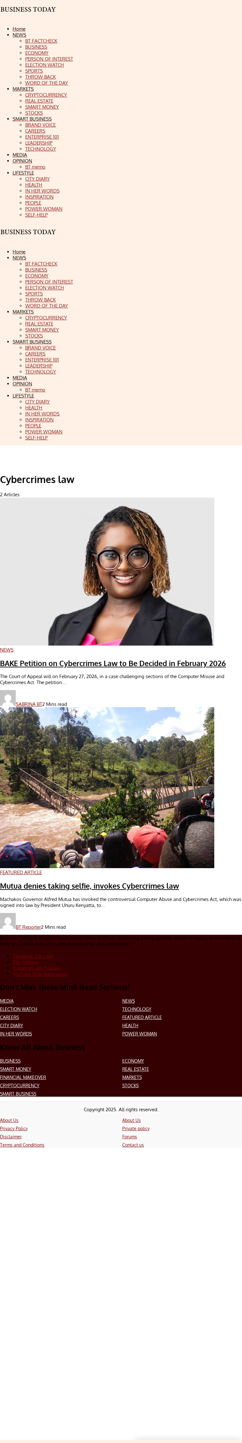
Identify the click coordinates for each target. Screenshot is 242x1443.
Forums (129, 1136)
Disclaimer (11, 1136)
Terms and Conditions (22, 1145)
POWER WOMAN (139, 1033)
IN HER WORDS (16, 1033)
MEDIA (7, 1001)
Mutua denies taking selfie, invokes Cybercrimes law (89, 885)
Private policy (136, 1128)
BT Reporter (28, 927)
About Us (9, 1120)
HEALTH (130, 1025)
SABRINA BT (29, 704)
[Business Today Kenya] (28, 237)
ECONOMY (133, 1061)
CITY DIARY (11, 1025)
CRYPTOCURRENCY (19, 1085)
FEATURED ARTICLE (142, 1017)
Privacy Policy (14, 1128)
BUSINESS (10, 1061)
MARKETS (132, 1077)
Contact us (133, 1145)
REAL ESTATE (135, 1069)
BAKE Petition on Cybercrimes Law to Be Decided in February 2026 (113, 663)
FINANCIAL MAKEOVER (23, 1077)
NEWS (128, 1001)
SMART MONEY (15, 1069)
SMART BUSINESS (18, 1093)
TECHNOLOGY (136, 1009)
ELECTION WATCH (18, 1009)
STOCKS (130, 1085)
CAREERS (9, 1017)
